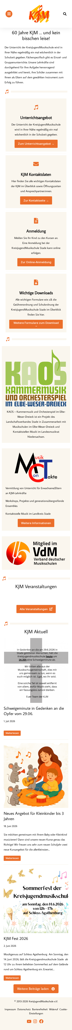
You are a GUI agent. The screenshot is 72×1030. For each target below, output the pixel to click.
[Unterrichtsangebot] (36, 107)
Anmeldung (36, 231)
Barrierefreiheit (40, 1009)
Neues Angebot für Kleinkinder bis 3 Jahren (34, 816)
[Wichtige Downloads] (36, 282)
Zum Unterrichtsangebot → (36, 143)
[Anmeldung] (36, 221)
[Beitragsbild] (36, 670)
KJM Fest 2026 (16, 938)
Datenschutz (24, 1009)
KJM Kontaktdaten (36, 174)
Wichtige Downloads (36, 292)
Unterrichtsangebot (36, 117)
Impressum (10, 1009)
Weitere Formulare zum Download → (36, 324)
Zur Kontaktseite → (36, 200)
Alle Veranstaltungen (34, 609)
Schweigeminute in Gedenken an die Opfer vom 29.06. (34, 711)
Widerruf (53, 1009)
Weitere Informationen (36, 523)
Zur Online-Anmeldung (36, 262)
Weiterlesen (12, 733)
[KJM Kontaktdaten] (36, 164)
